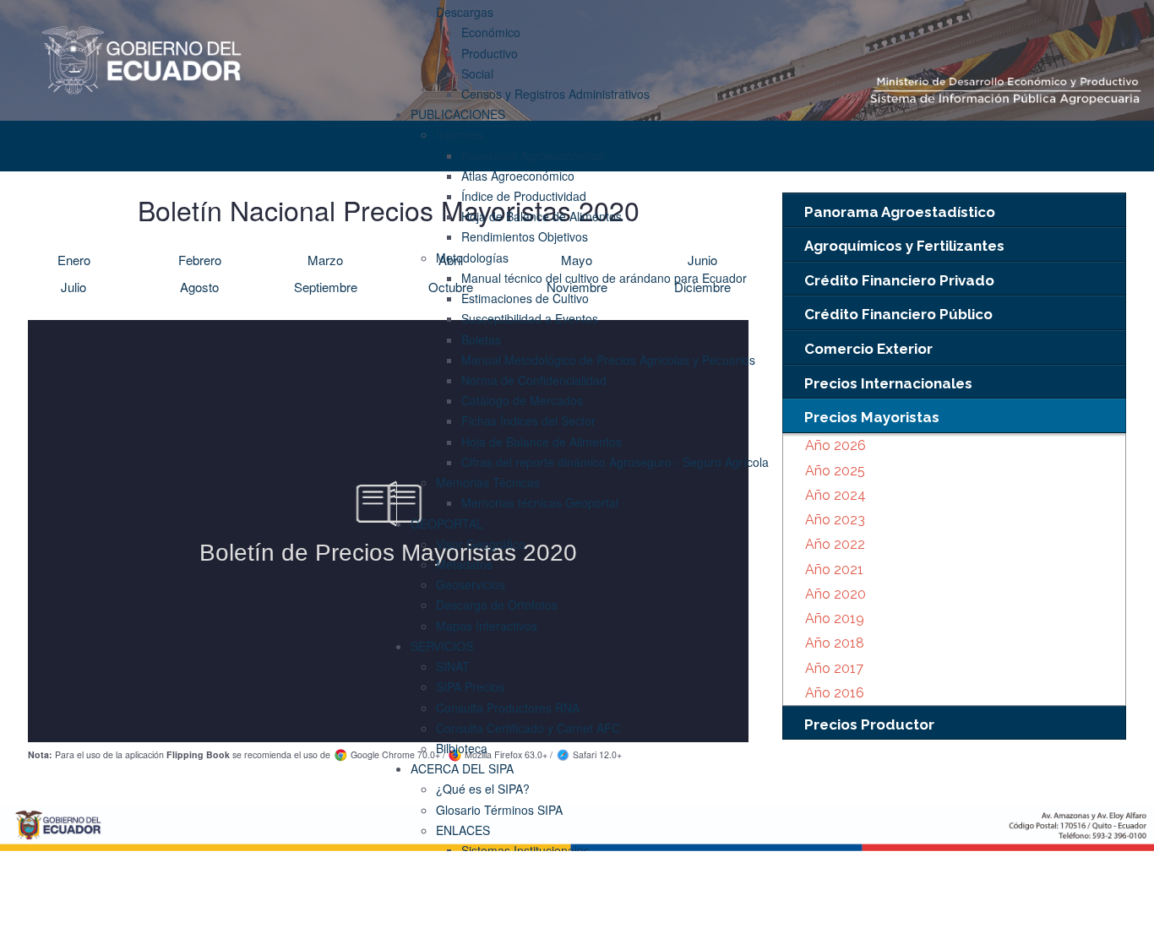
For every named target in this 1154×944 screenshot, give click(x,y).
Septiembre (325, 287)
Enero (73, 260)
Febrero (199, 260)
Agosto (199, 287)
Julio (73, 287)
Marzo (325, 260)
